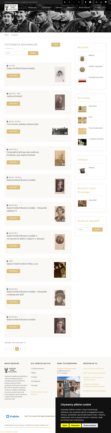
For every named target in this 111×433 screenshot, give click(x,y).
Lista (56, 45)
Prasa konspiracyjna (96, 128)
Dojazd (34, 377)
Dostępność (36, 381)
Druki (90, 117)
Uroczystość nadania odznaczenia (22, 124)
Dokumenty (93, 106)
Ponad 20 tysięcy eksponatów (93, 368)
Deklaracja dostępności (42, 427)
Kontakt (97, 7)
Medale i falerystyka (96, 66)
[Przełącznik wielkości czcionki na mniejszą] (74, 2)
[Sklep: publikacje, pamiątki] (106, 2)
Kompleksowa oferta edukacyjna (94, 391)
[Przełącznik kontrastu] (65, 2)
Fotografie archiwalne (96, 139)
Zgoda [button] (64, 425)
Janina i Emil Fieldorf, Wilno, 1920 (22, 263)
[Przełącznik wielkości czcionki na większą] (69, 2)
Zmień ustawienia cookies (9, 432)
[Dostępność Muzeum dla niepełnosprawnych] (101, 2)
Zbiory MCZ (93, 200)
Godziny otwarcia (38, 368)
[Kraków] (12, 416)
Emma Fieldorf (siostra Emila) (21, 68)
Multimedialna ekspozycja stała (94, 373)
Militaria (91, 55)
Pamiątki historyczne (96, 77)
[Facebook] (85, 2)
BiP (18, 427)
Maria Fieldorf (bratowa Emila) (21, 180)
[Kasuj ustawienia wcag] (78, 2)
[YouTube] (90, 2)
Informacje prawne (10, 427)
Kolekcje (91, 168)
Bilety (34, 373)
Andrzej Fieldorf (14, 96)
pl (103, 7)
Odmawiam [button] (75, 425)
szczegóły (13, 76)
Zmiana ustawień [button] (89, 425)
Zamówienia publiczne (27, 427)
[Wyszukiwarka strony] (96, 2)
